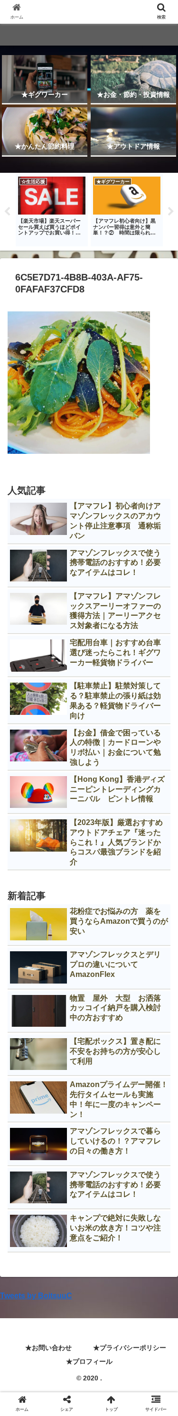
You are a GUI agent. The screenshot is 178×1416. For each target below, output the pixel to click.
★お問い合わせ (48, 1347)
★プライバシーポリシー (129, 1347)
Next (171, 211)
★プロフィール (89, 1361)
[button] (159, 1008)
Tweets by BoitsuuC (36, 1296)
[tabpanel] (52, 210)
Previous (7, 211)
